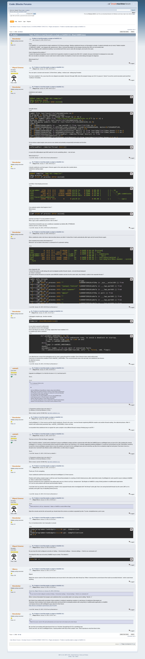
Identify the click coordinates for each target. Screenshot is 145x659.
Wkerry (14, 569)
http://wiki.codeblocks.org (53, 413)
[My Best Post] (11, 376)
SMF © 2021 (67, 654)
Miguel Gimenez (18, 67)
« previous (129, 29)
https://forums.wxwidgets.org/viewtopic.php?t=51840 (43, 605)
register (27, 10)
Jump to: (117, 644)
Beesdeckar (16, 39)
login (23, 10)
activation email (22, 11)
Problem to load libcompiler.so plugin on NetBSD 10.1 (47, 38)
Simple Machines (75, 654)
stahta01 (15, 368)
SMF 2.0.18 (61, 654)
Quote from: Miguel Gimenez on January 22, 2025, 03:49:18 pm (44, 591)
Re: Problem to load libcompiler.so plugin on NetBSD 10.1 (48, 67)
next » (134, 29)
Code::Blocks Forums (20, 4)
